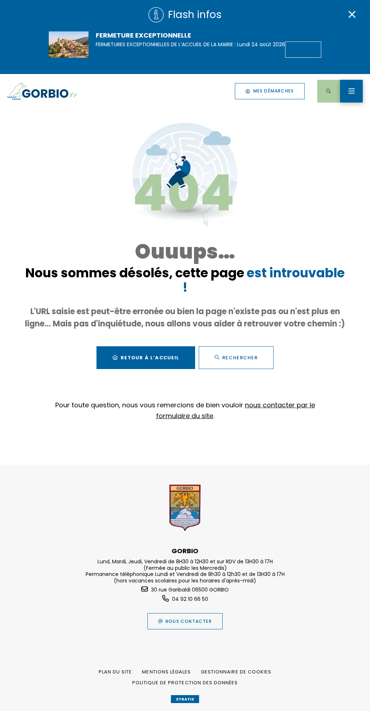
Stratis (185, 699)
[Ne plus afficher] (352, 14)
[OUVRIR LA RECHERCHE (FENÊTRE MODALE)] (328, 91)
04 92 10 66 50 (190, 599)
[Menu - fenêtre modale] (351, 91)
